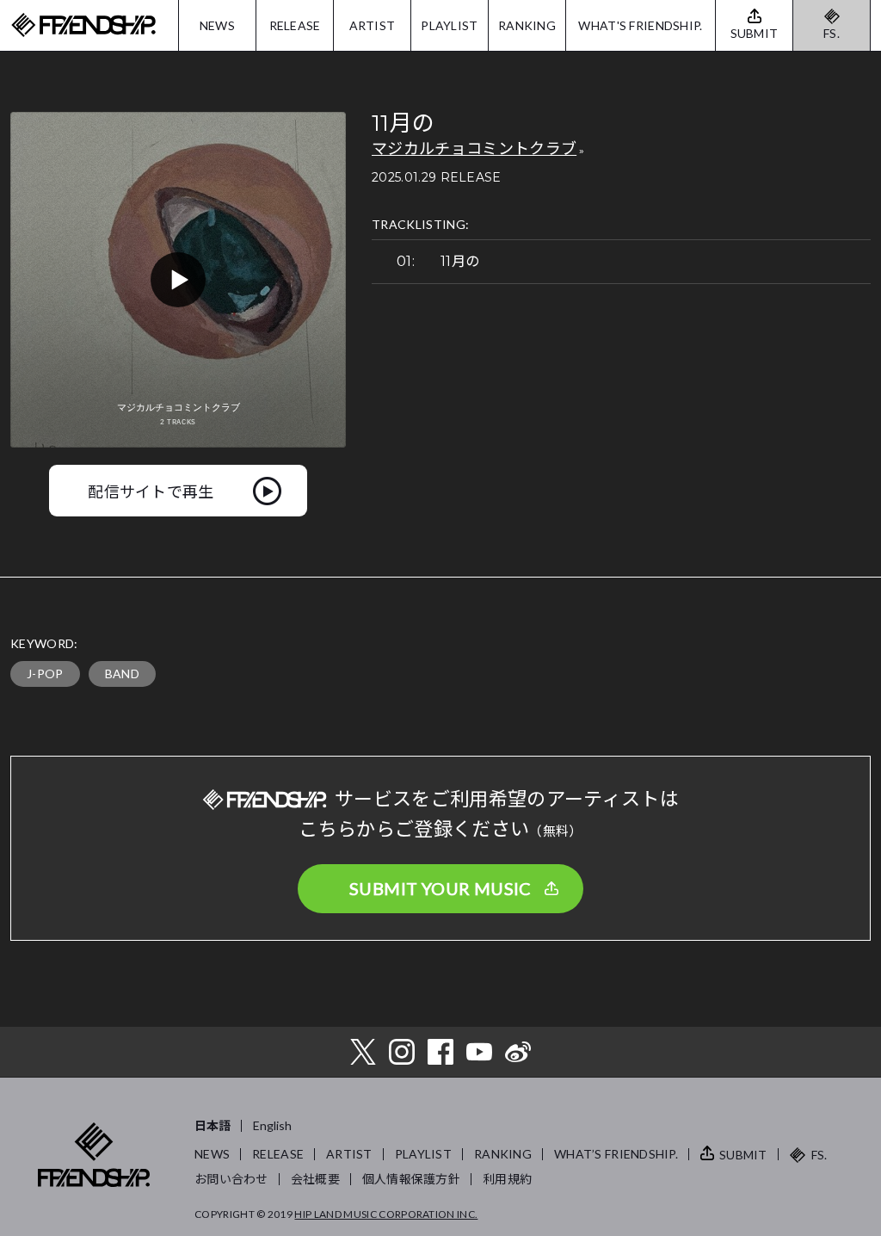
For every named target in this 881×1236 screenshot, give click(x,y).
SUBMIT (743, 1154)
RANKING (527, 25)
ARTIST (372, 25)
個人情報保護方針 (411, 1178)
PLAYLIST (449, 25)
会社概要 (315, 1178)
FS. (831, 33)
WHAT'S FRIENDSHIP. (640, 25)
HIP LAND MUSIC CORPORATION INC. (385, 1214)
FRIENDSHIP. (83, 25)
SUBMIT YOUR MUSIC (440, 888)
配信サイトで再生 (151, 490)
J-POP (45, 673)
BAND (122, 673)
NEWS (217, 25)
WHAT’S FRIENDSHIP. (616, 1153)
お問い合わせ (231, 1178)
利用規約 (507, 1178)
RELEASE (295, 25)
